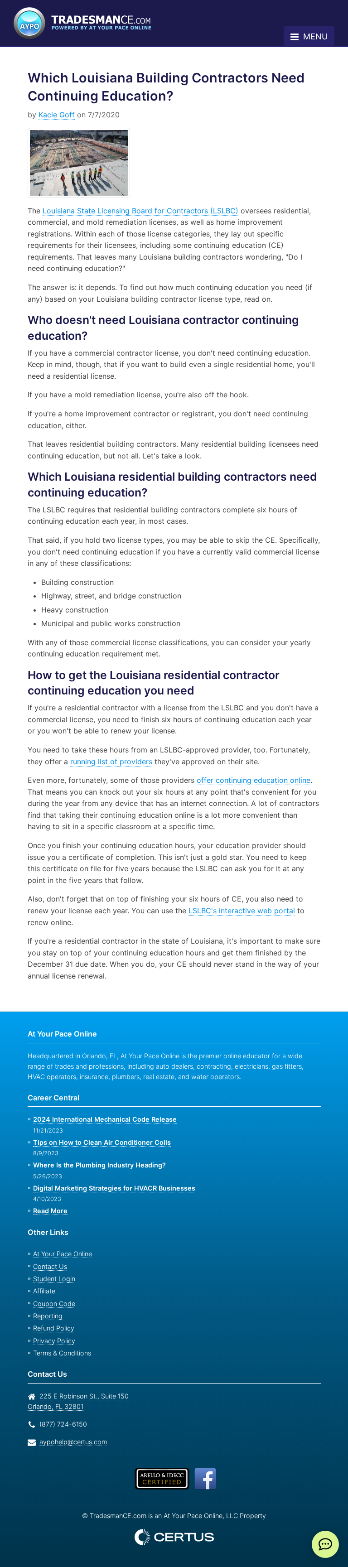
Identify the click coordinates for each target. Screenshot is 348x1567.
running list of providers (110, 762)
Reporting (46, 1315)
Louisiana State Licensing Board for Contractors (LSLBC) (137, 211)
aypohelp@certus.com (70, 1441)
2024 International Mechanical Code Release (101, 1119)
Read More (50, 1210)
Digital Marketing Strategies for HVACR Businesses (111, 1188)
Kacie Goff (55, 115)
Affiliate (43, 1291)
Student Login (52, 1278)
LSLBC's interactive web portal (215, 911)
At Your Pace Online (61, 1253)
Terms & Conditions (61, 1353)
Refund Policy (52, 1328)
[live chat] (325, 1544)
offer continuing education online (252, 780)
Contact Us (49, 1266)
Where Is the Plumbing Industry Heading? (97, 1165)
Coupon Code (52, 1303)
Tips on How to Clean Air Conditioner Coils (99, 1142)
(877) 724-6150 (61, 1424)
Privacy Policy (51, 1340)
